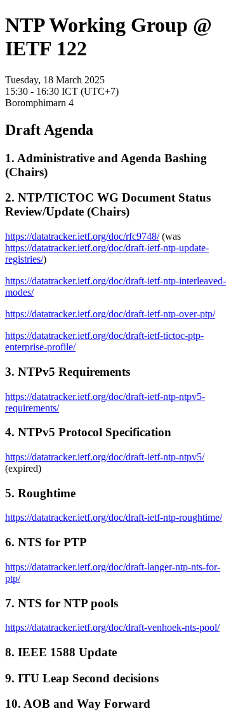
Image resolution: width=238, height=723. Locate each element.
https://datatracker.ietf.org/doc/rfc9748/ (82, 236)
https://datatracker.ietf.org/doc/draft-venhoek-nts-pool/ (112, 627)
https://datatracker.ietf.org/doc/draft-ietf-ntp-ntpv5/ (104, 456)
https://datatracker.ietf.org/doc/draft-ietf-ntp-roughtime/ (113, 517)
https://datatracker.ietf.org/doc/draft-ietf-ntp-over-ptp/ (110, 313)
